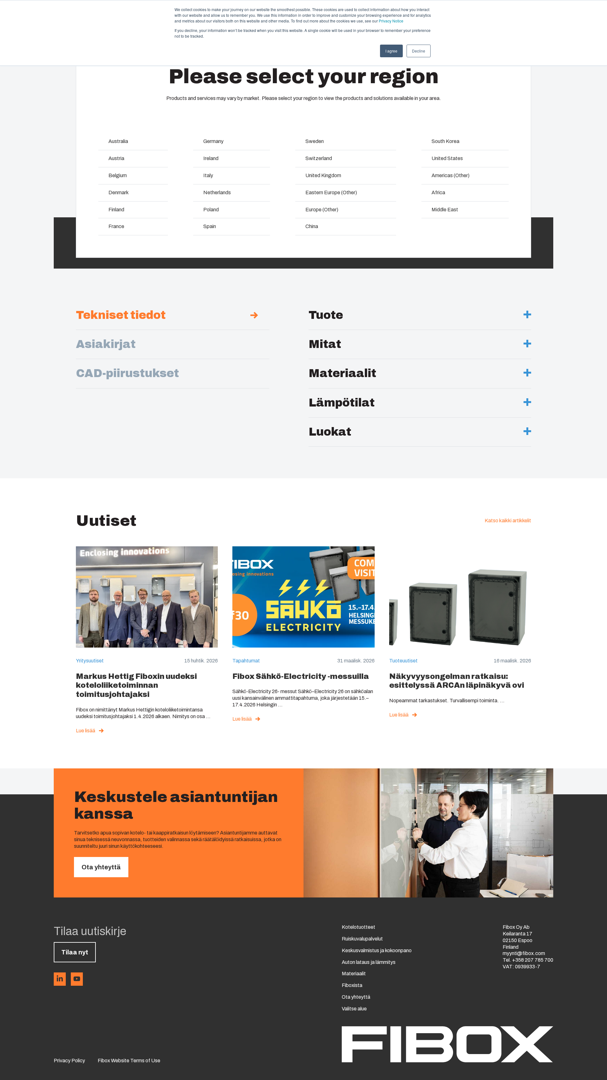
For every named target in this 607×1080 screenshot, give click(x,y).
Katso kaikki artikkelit (508, 520)
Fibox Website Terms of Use (129, 1060)
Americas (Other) (450, 175)
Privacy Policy (69, 1060)
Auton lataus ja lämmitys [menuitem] (368, 962)
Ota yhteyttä (101, 867)
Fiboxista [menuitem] (352, 985)
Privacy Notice (391, 20)
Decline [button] (418, 50)
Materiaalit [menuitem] (354, 973)
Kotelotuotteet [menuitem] (358, 927)
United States (447, 158)
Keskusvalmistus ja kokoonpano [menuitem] (377, 950)
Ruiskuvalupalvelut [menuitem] (362, 938)
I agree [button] (391, 50)
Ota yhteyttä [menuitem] (356, 997)
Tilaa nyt (74, 952)
